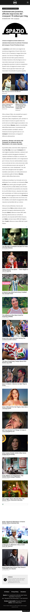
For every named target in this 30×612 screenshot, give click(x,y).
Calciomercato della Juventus (10, 8)
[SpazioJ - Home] (15, 2)
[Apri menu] (27, 2)
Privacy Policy (14, 591)
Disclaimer (23, 591)
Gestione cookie (26, 610)
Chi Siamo (6, 591)
